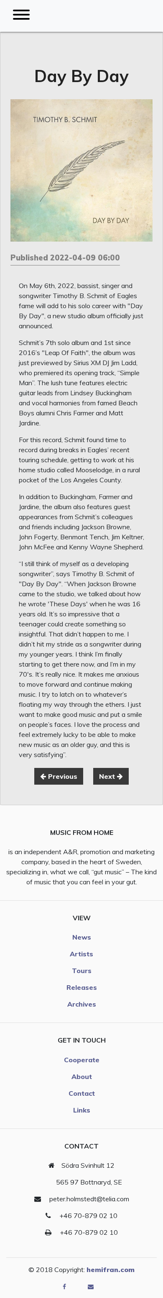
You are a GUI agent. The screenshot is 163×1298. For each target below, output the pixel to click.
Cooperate (81, 1060)
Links (81, 1110)
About (81, 1076)
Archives (81, 1004)
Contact (82, 1093)
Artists (81, 954)
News (81, 937)
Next (108, 776)
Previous (61, 776)
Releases (81, 987)
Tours (82, 970)
